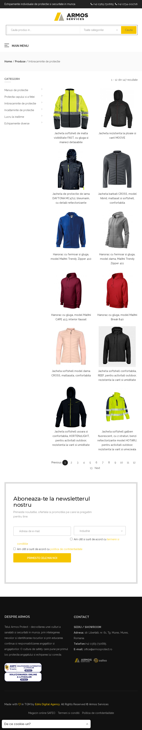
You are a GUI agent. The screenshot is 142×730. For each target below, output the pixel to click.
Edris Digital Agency (47, 704)
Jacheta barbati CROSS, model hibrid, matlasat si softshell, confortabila (117, 198)
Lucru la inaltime (14, 116)
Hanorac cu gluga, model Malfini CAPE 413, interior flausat (71, 317)
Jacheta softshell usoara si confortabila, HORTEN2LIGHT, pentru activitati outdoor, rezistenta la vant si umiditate (71, 438)
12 (134, 462)
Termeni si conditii (69, 712)
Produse (20, 61)
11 (128, 462)
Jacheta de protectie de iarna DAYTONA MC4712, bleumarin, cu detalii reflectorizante (71, 198)
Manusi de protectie (16, 90)
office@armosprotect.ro (98, 649)
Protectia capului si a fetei (19, 96)
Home (8, 61)
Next (97, 468)
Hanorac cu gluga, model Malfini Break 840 (117, 317)
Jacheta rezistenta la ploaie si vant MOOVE (117, 135)
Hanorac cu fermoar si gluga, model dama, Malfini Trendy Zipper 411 (117, 259)
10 (121, 462)
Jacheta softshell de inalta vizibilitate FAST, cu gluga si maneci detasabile (71, 138)
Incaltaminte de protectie (19, 110)
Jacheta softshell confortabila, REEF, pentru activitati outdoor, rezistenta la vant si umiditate (117, 375)
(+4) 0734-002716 (128, 4)
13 (91, 468)
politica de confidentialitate (66, 549)
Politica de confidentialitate (98, 712)
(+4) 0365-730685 (103, 4)
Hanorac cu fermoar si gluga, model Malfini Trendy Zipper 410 (71, 256)
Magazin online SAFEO (41, 712)
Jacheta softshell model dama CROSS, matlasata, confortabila (71, 373)
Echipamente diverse (16, 123)
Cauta (129, 30)
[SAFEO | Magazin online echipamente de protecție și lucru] (102, 660)
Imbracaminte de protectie (20, 103)
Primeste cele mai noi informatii (42, 559)
